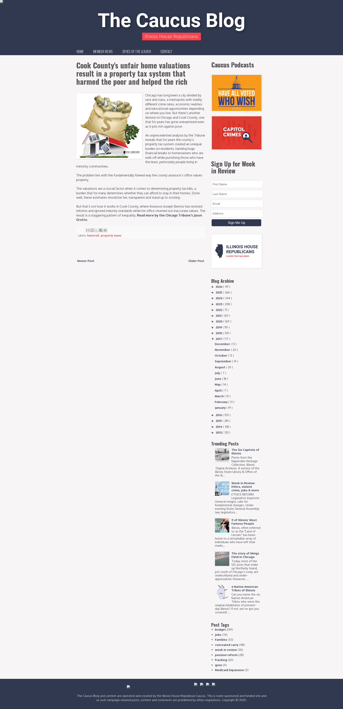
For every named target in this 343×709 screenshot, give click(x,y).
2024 (219, 298)
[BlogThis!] (92, 230)
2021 (219, 315)
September (223, 361)
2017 (219, 339)
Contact (166, 51)
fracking (221, 660)
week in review (226, 650)
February (221, 402)
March (219, 396)
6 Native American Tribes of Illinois (244, 588)
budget (220, 629)
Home (80, 51)
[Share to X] (96, 230)
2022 (219, 310)
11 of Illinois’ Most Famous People (244, 521)
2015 (219, 421)
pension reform (226, 655)
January (220, 408)
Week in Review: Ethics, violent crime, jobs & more (245, 486)
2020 (219, 321)
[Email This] (88, 230)
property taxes (111, 235)
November (223, 350)
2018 (219, 333)
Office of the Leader (136, 51)
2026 (219, 287)
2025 (219, 292)
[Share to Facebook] (101, 230)
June (218, 379)
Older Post (196, 261)
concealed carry (226, 645)
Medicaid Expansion (229, 670)
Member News (103, 51)
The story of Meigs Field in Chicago (245, 555)
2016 (219, 415)
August (220, 367)
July (218, 373)
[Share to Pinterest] (105, 230)
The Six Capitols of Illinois (245, 451)
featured (93, 235)
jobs (218, 635)
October (221, 355)
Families (221, 640)
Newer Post (85, 261)
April (219, 390)
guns (218, 665)
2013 (219, 432)
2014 (219, 427)
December (223, 344)
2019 (219, 327)
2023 (219, 304)
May (218, 384)
